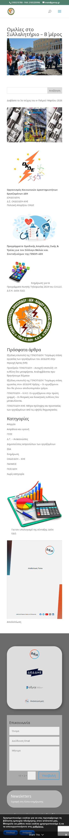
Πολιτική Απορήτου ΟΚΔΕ (20, 205)
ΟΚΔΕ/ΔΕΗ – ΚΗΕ (16, 458)
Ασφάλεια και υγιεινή (18, 429)
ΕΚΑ (9, 449)
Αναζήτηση (54, 90)
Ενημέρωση (13, 454)
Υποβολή (49, 775)
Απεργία (11, 424)
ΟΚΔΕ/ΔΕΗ (13, 197)
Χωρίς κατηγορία (15, 473)
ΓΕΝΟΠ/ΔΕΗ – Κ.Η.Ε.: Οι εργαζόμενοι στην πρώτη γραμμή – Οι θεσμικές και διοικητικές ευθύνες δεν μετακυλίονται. (33, 397)
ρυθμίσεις (38, 826)
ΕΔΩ (13, 533)
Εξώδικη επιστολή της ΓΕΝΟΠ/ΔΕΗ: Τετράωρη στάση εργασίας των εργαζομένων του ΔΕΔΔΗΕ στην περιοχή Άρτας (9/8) (34, 359)
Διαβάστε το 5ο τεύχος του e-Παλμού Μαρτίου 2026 (34, 100)
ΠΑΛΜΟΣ (12, 463)
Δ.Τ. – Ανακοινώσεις (17, 439)
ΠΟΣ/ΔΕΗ (12, 468)
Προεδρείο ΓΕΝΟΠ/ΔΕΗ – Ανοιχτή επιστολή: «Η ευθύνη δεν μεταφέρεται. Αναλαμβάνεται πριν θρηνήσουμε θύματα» (32, 371)
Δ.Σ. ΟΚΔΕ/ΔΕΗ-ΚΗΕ (17, 201)
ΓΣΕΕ (9, 434)
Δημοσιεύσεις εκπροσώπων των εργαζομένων (31, 444)
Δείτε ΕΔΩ (19, 290)
